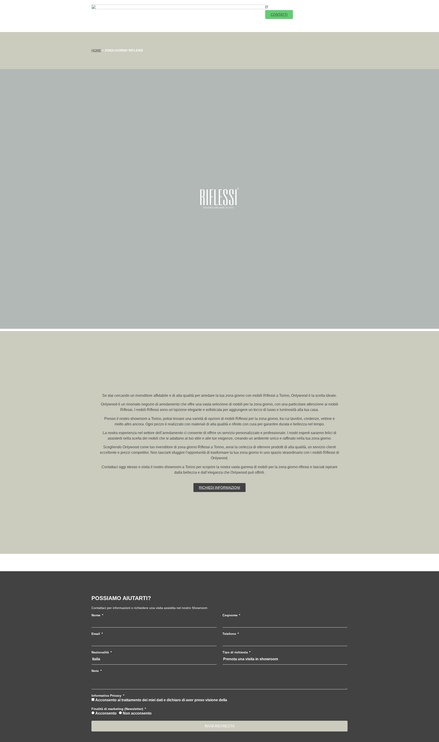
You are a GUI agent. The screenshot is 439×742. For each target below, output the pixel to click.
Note (95, 670)
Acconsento (106, 713)
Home (96, 50)
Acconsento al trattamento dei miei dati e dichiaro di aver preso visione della (173, 700)
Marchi (242, 10)
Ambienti (215, 10)
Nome (96, 615)
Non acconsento (137, 713)
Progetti (204, 21)
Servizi (227, 21)
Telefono (229, 633)
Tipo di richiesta (235, 652)
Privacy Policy (239, 700)
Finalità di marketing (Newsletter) (117, 708)
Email (96, 633)
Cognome (230, 615)
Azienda (191, 10)
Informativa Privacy (106, 695)
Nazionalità (100, 652)
